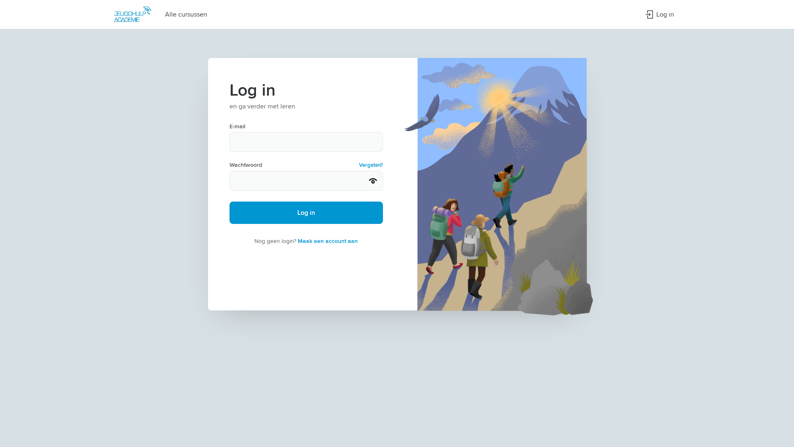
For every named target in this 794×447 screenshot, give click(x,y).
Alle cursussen (186, 14)
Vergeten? (371, 165)
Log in (665, 14)
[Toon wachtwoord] (373, 181)
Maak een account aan (328, 241)
